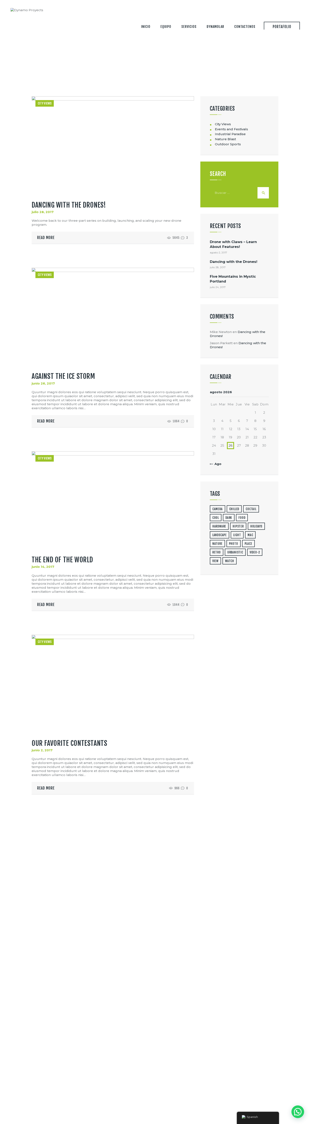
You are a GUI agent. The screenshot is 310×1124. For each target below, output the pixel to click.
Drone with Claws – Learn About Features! (233, 244)
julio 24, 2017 (218, 287)
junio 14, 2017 (43, 567)
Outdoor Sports (228, 144)
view (215, 561)
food (242, 517)
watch (229, 561)
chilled (234, 509)
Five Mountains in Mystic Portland (233, 278)
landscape (219, 535)
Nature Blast (225, 139)
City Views (45, 103)
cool (215, 517)
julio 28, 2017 (43, 212)
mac (250, 535)
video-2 (255, 552)
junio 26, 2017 (43, 383)
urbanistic (235, 552)
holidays (256, 526)
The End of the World (62, 560)
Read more (46, 237)
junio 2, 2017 (42, 750)
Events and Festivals (231, 129)
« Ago (216, 464)
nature (217, 543)
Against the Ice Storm (63, 376)
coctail (251, 509)
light (237, 535)
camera (217, 509)
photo (233, 543)
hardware (219, 526)
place (248, 543)
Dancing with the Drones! (69, 205)
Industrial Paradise (230, 134)
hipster (238, 526)
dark (228, 517)
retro (216, 552)
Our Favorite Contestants (69, 743)
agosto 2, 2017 (218, 252)
